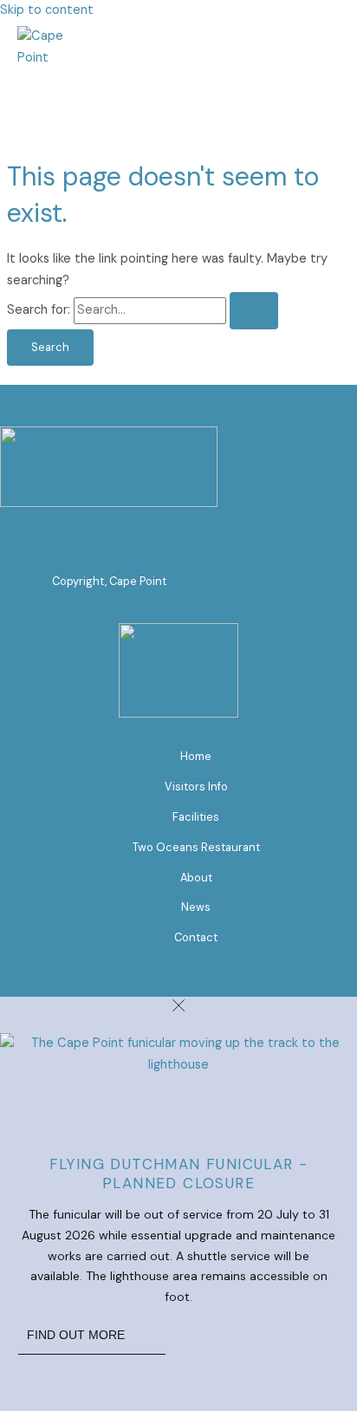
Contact (195, 937)
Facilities (195, 817)
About (196, 877)
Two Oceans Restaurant (196, 847)
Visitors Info (196, 786)
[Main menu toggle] (45, 97)
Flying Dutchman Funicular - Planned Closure (178, 1173)
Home (195, 756)
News (196, 907)
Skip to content (47, 10)
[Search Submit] (254, 310)
